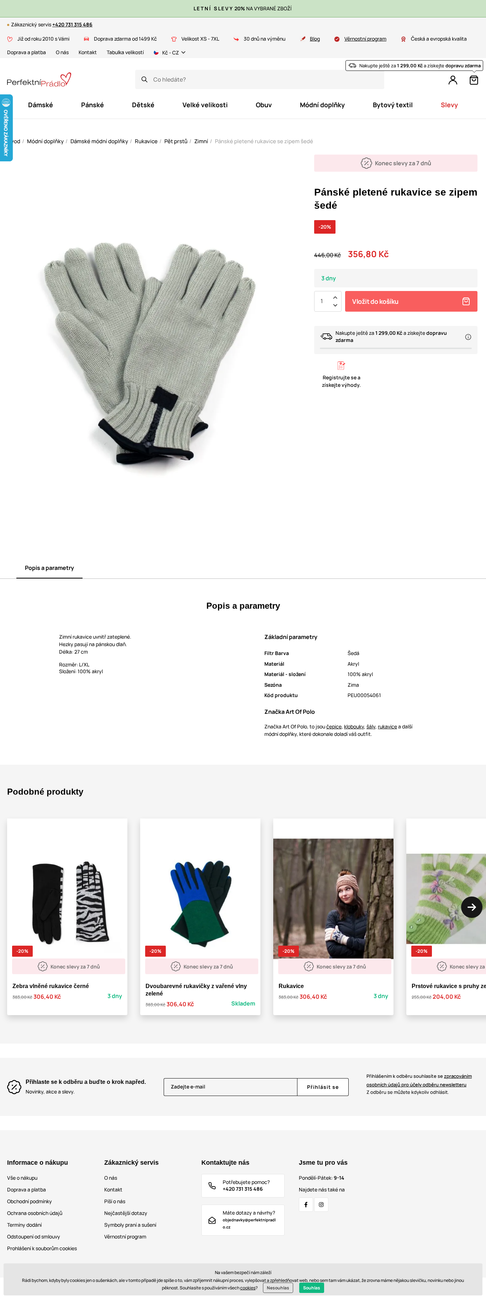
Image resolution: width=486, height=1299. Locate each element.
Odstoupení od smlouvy (33, 1236)
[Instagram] (321, 1204)
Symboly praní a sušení (130, 1224)
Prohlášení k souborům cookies (42, 1248)
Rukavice (146, 141)
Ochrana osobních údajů (34, 1213)
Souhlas (311, 1288)
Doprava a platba (26, 52)
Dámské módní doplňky (99, 141)
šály (370, 726)
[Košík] (474, 80)
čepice (334, 726)
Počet (322, 301)
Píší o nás (114, 1201)
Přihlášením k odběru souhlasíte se (419, 1080)
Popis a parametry (49, 568)
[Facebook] (306, 1204)
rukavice (387, 726)
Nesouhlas (278, 1288)
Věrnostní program (365, 38)
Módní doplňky (45, 141)
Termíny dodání (24, 1224)
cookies (247, 1288)
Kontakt (88, 52)
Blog (315, 38)
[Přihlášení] (453, 80)
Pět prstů (175, 141)
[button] (471, 907)
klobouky (354, 726)
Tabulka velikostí (125, 52)
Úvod (13, 141)
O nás (62, 52)
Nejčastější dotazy (125, 1213)
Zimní (201, 141)
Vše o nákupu (22, 1177)
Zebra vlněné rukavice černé (50, 986)
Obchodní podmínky (29, 1201)
